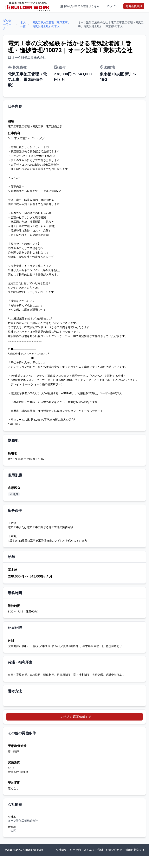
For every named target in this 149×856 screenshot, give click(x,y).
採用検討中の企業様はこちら (81, 6)
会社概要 (61, 850)
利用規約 (75, 850)
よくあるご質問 (93, 850)
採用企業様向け (134, 850)
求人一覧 (23, 24)
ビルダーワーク (7, 24)
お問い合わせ (114, 850)
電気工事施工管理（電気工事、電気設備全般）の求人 (51, 24)
